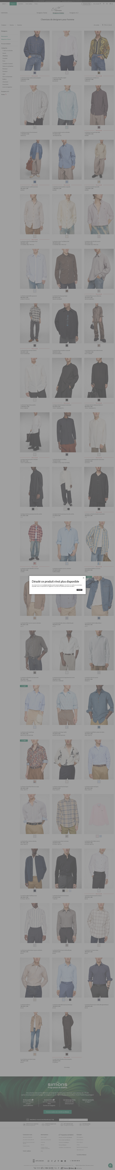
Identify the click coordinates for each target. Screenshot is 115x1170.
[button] (79, 590)
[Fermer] (83, 578)
